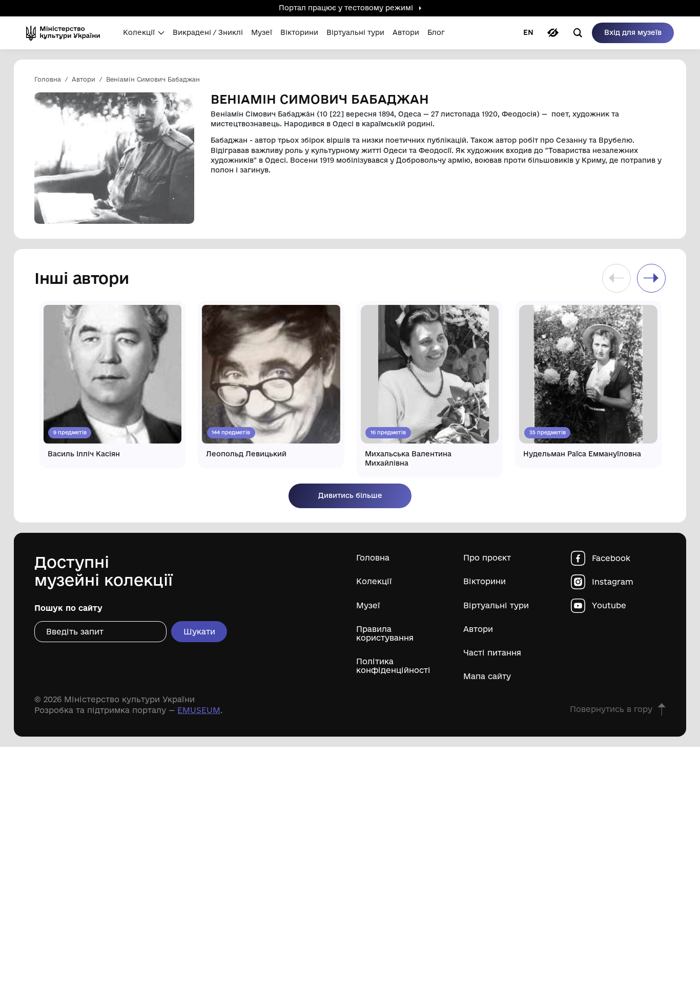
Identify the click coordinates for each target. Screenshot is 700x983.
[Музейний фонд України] (66, 33)
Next (651, 278)
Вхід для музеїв (633, 32)
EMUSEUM (198, 710)
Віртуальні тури (496, 605)
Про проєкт (487, 557)
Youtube (609, 605)
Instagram (612, 581)
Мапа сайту (487, 676)
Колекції (374, 581)
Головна (372, 557)
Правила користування (385, 633)
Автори (478, 629)
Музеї (368, 605)
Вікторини (484, 581)
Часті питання (492, 652)
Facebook (611, 558)
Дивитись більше (350, 495)
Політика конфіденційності (393, 665)
